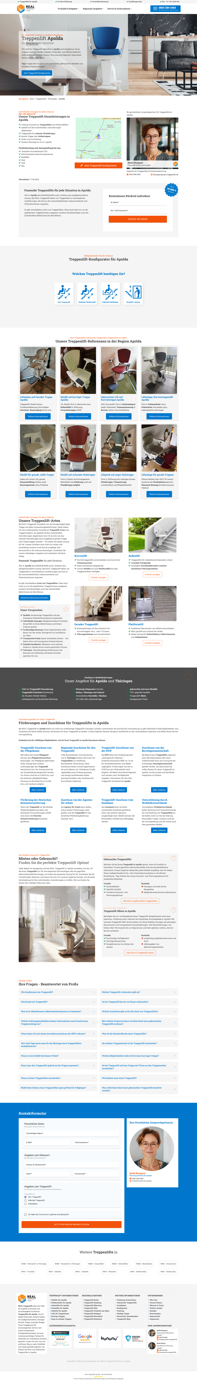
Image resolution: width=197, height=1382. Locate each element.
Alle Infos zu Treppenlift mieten (140, 952)
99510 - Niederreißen (138, 1271)
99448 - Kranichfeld (96, 1264)
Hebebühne (32, 1204)
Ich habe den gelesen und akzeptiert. (48, 1214)
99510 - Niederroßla (168, 1271)
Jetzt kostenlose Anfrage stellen (71, 1224)
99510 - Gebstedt (55, 1271)
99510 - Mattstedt (109, 1271)
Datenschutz (44, 1214)
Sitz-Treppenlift (34, 1197)
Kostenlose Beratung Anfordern (34, 597)
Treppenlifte (41, 99)
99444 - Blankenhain (144, 1264)
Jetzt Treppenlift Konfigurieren (36, 73)
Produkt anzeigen (98, 577)
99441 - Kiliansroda (168, 1264)
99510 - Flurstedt (27, 1271)
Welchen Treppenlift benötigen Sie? (98, 274)
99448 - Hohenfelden (120, 1264)
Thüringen (52, 99)
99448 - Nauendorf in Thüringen (67, 1264)
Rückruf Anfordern (137, 219)
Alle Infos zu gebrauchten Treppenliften (140, 901)
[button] (69, 9)
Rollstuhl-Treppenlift (36, 1200)
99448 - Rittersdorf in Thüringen (34, 1264)
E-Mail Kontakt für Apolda (142, 1181)
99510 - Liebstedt (81, 1271)
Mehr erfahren (38, 790)
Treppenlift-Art (29, 1194)
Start (32, 99)
